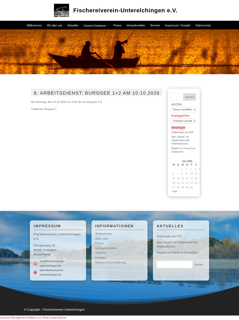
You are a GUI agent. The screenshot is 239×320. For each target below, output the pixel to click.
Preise (99, 243)
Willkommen (103, 233)
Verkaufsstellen (106, 248)
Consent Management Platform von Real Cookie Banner (33, 317)
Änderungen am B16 (182, 132)
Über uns (101, 238)
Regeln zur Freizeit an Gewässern (177, 252)
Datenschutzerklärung (110, 262)
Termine (100, 252)
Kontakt (100, 257)
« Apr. (174, 191)
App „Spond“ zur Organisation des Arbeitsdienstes (180, 140)
